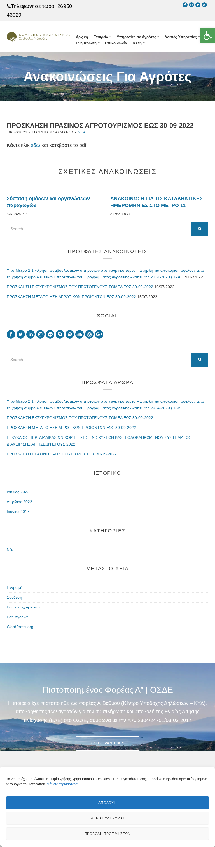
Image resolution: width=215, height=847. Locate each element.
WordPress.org (20, 627)
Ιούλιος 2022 (18, 492)
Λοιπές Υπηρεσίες (181, 37)
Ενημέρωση (86, 43)
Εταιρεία (101, 37)
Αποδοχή (107, 803)
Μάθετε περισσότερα (62, 784)
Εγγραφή (14, 587)
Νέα (82, 132)
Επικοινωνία (116, 43)
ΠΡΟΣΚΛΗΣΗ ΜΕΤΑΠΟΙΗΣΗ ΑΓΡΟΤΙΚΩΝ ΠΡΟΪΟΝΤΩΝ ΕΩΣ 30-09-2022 (71, 296)
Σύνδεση (14, 597)
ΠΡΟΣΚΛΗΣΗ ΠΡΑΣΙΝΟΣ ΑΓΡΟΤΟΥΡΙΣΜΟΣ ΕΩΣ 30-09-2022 (62, 454)
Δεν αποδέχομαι (107, 818)
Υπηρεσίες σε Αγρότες (136, 37)
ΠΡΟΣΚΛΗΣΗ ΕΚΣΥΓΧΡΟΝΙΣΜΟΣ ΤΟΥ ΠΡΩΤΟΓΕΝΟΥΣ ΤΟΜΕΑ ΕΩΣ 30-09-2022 (80, 287)
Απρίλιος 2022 (19, 501)
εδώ (35, 145)
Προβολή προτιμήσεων (108, 834)
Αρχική (82, 37)
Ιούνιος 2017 (18, 511)
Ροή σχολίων (18, 617)
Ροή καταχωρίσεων (23, 607)
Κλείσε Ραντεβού (107, 743)
